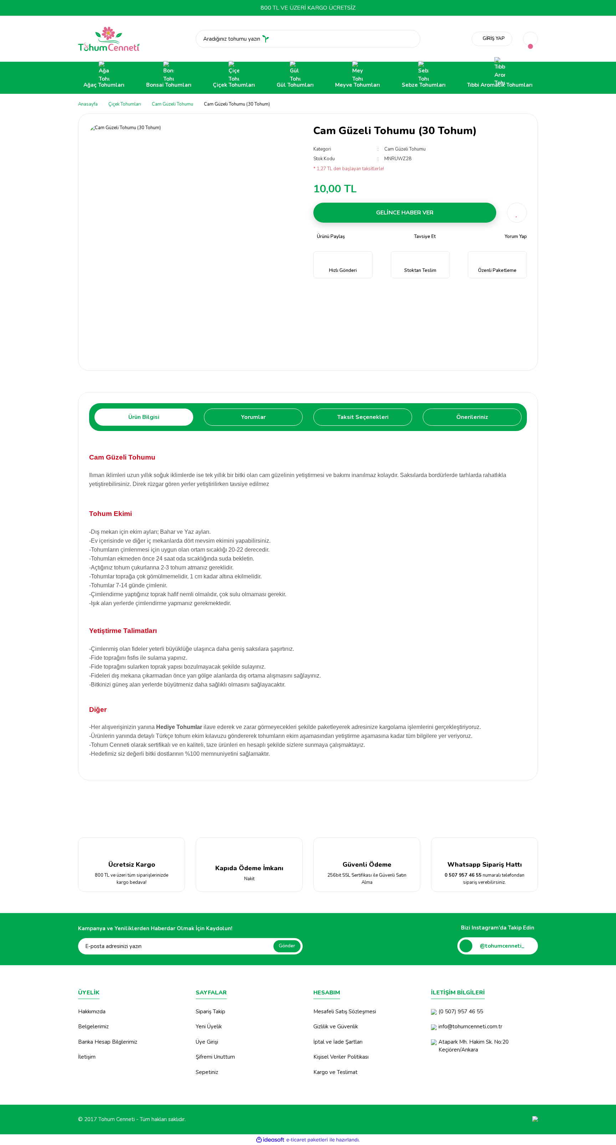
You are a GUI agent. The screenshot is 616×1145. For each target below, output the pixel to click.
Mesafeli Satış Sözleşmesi (344, 1011)
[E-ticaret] (307, 1140)
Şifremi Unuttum (215, 1056)
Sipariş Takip (210, 1011)
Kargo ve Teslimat (335, 1072)
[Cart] (530, 39)
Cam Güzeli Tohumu (405, 149)
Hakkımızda (92, 1011)
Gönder (287, 946)
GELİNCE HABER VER (404, 213)
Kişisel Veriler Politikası (341, 1056)
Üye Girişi (207, 1041)
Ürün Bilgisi (143, 417)
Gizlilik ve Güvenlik (335, 1026)
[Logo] (108, 38)
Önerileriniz (472, 417)
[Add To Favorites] (517, 213)
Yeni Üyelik (209, 1026)
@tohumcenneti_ (502, 945)
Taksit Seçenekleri (363, 417)
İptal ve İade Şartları (338, 1041)
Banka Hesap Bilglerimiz (107, 1041)
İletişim (87, 1056)
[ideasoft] (270, 1140)
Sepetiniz (207, 1072)
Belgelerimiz (93, 1026)
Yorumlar (253, 417)
